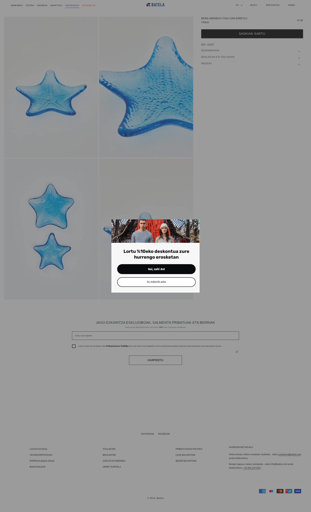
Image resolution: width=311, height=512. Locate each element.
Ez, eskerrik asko (156, 281)
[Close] (195, 223)
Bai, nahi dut (156, 269)
